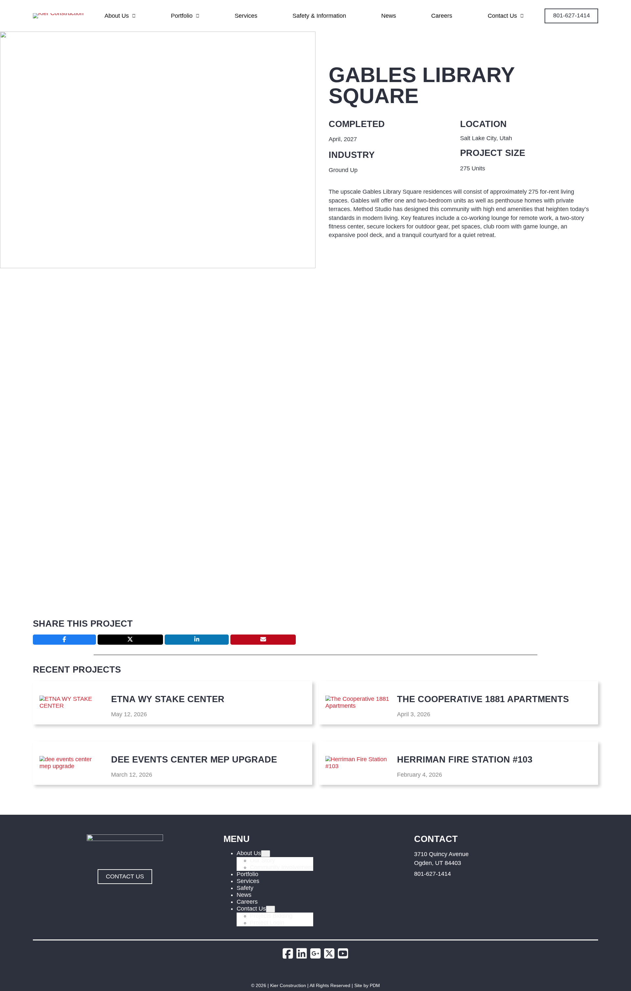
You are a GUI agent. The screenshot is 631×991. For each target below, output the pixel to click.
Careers (441, 15)
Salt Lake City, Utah (486, 138)
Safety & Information (319, 15)
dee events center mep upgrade (194, 759)
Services (246, 15)
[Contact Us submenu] (270, 909)
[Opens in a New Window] (289, 953)
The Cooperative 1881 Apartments (483, 699)
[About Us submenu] (265, 853)
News (388, 15)
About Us (117, 15)
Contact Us (502, 15)
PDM (375, 985)
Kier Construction (288, 985)
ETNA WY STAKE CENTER (167, 699)
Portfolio (182, 15)
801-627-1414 (432, 874)
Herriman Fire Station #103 (464, 759)
